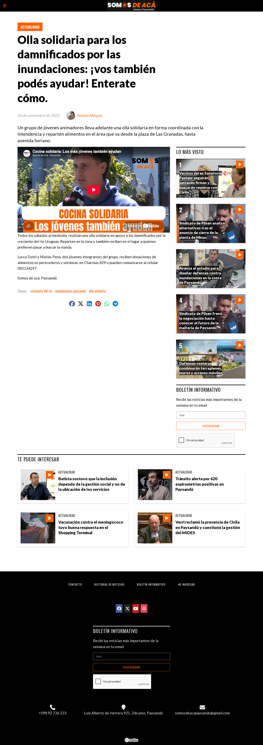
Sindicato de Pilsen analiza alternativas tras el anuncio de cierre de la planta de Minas (202, 230)
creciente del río (41, 290)
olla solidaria (97, 290)
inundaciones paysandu (70, 290)
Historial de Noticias (109, 584)
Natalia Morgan (89, 115)
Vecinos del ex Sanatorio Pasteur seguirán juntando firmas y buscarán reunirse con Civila (200, 182)
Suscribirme (211, 426)
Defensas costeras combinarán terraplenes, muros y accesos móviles (200, 368)
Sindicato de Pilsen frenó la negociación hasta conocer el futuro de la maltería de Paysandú (200, 320)
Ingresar (188, 584)
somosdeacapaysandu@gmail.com (202, 713)
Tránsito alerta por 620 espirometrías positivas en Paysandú (199, 483)
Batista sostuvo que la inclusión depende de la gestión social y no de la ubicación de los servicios (91, 483)
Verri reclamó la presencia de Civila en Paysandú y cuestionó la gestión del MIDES (207, 527)
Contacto (75, 584)
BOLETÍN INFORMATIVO (198, 389)
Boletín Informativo (151, 584)
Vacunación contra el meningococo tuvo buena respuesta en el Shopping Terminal (90, 527)
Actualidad (30, 26)
